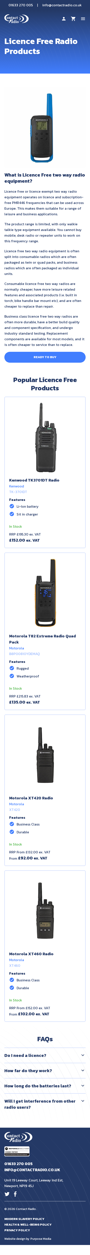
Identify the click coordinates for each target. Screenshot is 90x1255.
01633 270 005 (21, 5)
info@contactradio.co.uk (62, 5)
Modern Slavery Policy (24, 1219)
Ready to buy (45, 357)
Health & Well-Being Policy (28, 1224)
